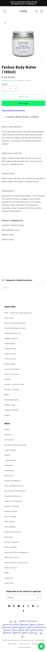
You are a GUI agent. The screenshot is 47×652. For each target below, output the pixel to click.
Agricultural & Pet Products (15, 491)
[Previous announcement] (4, 3)
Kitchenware (9, 470)
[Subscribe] (38, 597)
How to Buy (9, 583)
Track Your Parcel (11, 374)
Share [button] (6, 287)
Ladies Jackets (10, 450)
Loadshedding (10, 460)
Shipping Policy (11, 348)
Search (7, 415)
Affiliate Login (10, 405)
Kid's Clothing (10, 527)
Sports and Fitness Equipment (16, 552)
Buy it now (23, 103)
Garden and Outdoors (13, 496)
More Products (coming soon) (16, 562)
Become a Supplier (12, 389)
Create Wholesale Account (15, 328)
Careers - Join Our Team (14, 384)
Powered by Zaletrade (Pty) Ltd (23, 640)
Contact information (24, 647)
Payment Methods (12, 410)
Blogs (7, 395)
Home (7, 429)
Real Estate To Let (12, 557)
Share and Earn (11, 568)
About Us (8, 435)
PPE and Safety (11, 547)
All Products (9, 440)
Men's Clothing (10, 516)
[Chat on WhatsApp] (41, 646)
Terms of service (24, 643)
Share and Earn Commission (13, 110)
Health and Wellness (13, 481)
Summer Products (12, 542)
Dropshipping (10, 343)
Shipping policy (36, 643)
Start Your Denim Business (15, 323)
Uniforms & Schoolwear (14, 501)
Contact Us (9, 578)
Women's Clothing (12, 506)
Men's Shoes (10, 521)
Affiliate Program (11, 338)
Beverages (9, 537)
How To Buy (9, 318)
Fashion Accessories (13, 532)
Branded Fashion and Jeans (16, 445)
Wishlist (8, 379)
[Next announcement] (42, 3)
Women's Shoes (11, 511)
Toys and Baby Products (14, 486)
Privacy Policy (10, 364)
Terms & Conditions (12, 369)
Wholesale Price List (13, 333)
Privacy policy (12, 643)
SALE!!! (7, 455)
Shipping (14, 80)
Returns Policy (10, 354)
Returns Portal (10, 359)
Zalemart (10, 640)
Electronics (9, 476)
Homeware (9, 465)
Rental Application (12, 400)
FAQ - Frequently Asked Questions (18, 313)
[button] (4, 11)
